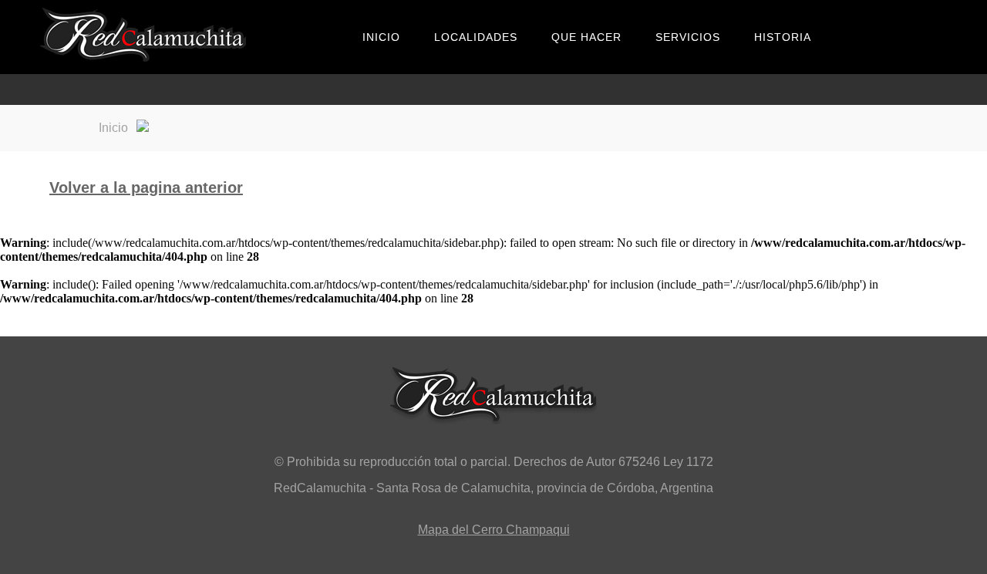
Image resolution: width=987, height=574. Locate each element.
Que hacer (586, 37)
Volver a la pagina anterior (146, 187)
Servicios (687, 37)
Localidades (475, 37)
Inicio (381, 37)
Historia (782, 37)
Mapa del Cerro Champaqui (494, 529)
